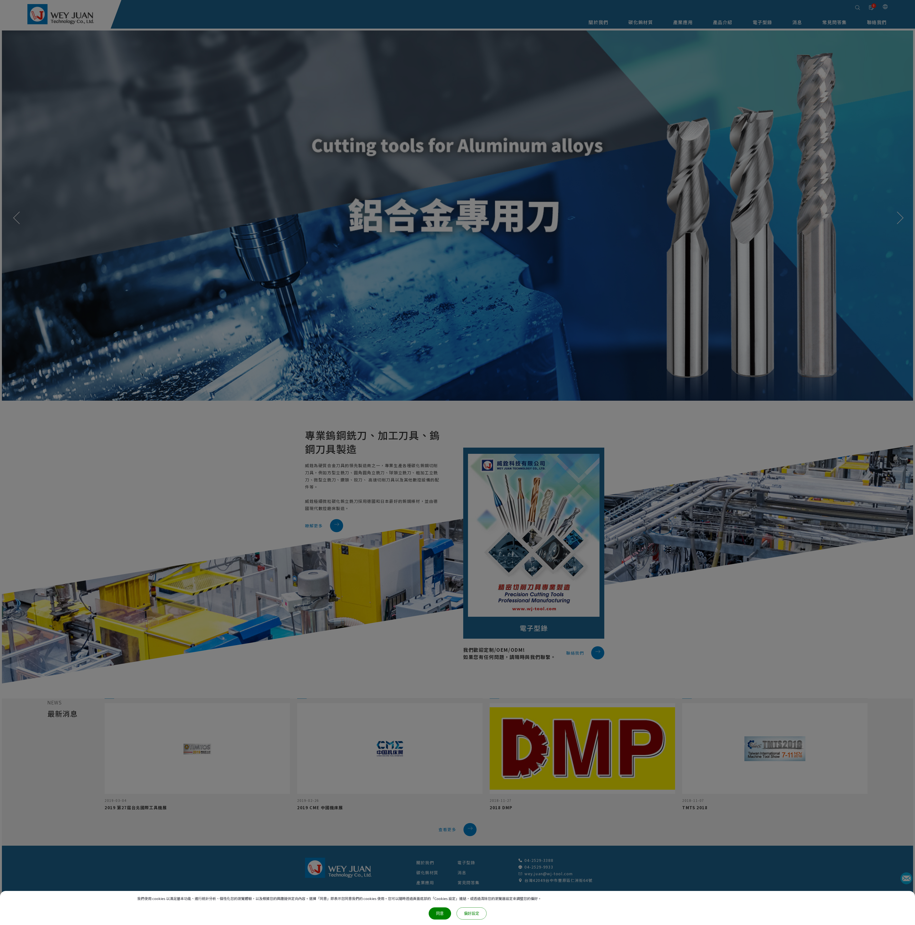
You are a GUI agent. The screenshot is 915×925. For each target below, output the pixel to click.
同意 (440, 913)
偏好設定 (471, 913)
